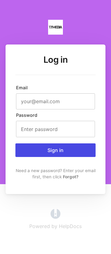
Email (22, 87)
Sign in (55, 150)
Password (26, 115)
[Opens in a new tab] (55, 217)
